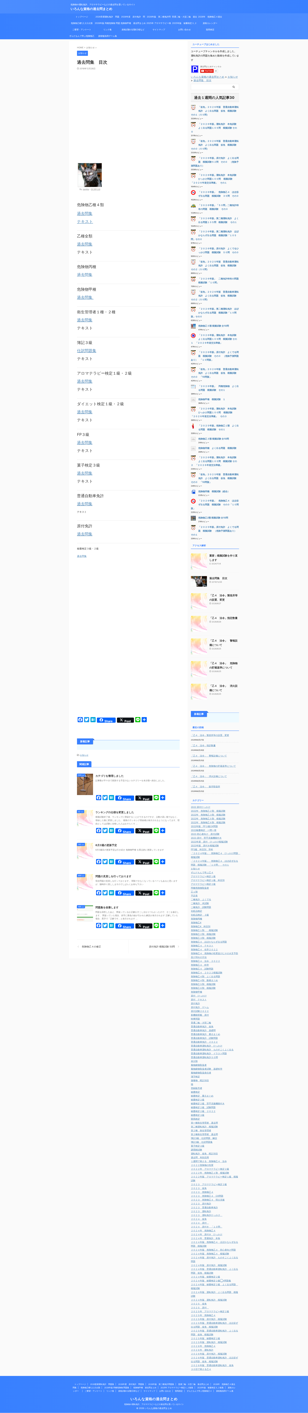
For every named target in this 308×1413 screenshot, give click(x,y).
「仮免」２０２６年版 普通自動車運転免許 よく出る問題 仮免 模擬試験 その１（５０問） (215, 111)
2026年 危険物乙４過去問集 (210, 17)
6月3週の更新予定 (106, 845)
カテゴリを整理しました (109, 775)
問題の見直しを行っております (113, 876)
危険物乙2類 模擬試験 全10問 (213, 517)
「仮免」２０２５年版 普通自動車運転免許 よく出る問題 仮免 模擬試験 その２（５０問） (215, 265)
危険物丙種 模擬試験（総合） (214, 491)
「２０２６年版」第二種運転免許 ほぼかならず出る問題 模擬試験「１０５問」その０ (215, 235)
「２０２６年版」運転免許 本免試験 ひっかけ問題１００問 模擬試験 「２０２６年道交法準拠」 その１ (215, 179)
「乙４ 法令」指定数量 (223, 618)
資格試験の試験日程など (133, 29)
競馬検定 (210, 29)
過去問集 (84, 213)
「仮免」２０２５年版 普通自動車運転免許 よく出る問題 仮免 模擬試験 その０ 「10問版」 (215, 478)
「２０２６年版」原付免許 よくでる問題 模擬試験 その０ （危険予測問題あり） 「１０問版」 (215, 356)
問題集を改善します (107, 907)
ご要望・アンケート (81, 29)
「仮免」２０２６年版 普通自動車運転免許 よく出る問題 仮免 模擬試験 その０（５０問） (215, 145)
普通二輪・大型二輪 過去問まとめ (184, 17)
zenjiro (86, 189)
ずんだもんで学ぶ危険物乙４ (81, 37)
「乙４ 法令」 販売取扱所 (205, 786)
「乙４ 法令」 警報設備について (209, 755)
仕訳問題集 (86, 350)
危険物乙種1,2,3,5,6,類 (82, 23)
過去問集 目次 (202, 80)
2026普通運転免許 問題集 (107, 17)
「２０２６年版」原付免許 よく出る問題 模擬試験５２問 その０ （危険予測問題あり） (215, 162)
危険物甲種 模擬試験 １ (211, 399)
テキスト (85, 221)
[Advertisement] (128, 94)
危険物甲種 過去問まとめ (133, 23)
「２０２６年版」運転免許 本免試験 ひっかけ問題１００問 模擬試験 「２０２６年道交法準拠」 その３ (215, 412)
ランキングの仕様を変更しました (114, 812)
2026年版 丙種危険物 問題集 (107, 24)
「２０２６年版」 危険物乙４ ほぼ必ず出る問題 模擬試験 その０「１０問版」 (215, 504)
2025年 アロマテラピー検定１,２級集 (158, 24)
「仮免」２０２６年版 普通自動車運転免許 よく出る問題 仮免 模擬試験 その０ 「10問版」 (215, 373)
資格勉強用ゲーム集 (107, 36)
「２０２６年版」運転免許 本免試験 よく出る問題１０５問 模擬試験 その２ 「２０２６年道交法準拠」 (215, 461)
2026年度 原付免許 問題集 (133, 17)
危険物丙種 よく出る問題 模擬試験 (217, 448)
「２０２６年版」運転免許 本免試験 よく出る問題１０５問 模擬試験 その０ (215, 128)
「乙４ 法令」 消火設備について (209, 776)
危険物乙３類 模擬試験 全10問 (213, 438)
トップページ (82, 16)
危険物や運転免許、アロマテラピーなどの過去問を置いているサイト (154, 1404)
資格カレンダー (211, 23)
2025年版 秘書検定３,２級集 (184, 24)
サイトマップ (159, 29)
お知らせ (84, 755)
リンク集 (107, 29)
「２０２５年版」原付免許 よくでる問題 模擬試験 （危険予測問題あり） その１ (215, 531)
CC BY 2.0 (95, 189)
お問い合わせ (184, 29)
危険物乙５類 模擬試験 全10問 (213, 325)
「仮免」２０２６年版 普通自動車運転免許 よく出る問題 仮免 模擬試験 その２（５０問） (215, 295)
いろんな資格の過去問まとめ (91, 9)
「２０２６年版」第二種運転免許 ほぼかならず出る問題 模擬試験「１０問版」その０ (215, 312)
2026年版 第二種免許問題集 (159, 17)
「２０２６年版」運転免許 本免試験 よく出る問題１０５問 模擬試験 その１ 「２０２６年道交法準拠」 (215, 339)
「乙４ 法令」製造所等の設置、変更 (210, 735)
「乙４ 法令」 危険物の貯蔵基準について (213, 766)
